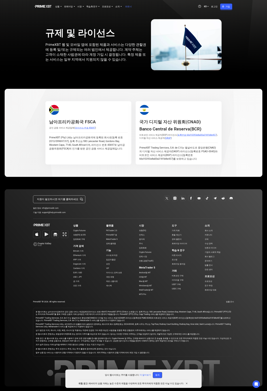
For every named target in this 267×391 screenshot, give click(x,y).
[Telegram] (215, 198)
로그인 (214, 6)
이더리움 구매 (177, 280)
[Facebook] (191, 198)
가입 (228, 6)
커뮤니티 (208, 235)
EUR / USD (77, 273)
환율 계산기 (177, 235)
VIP (107, 268)
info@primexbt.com (50, 208)
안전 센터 (209, 269)
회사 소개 (209, 230)
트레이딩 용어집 (178, 264)
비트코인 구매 (177, 276)
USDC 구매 (176, 289)
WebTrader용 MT (146, 290)
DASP (168, 138)
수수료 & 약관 (111, 255)
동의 (157, 375)
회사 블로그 (209, 256)
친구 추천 (209, 286)
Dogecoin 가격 (79, 264)
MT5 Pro (142, 294)
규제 (206, 239)
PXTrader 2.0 (111, 230)
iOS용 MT (143, 277)
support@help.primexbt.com (54, 212)
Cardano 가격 (79, 268)
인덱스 (142, 235)
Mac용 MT (143, 281)
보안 (108, 264)
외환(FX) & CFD (79, 235)
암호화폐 (142, 248)
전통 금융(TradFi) (146, 261)
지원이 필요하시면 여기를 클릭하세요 (57, 199)
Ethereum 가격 (79, 255)
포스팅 (174, 260)
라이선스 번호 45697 (85, 128)
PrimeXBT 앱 (111, 235)
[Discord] (231, 198)
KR (205, 6)
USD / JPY (77, 277)
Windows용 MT (145, 286)
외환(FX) (142, 230)
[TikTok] (207, 198)
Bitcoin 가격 (78, 251)
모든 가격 (77, 286)
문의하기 (208, 261)
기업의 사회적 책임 (212, 252)
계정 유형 (110, 277)
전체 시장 (143, 256)
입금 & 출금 (111, 260)
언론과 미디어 (210, 248)
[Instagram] (175, 198)
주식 (141, 243)
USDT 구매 (176, 284)
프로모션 (208, 281)
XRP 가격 (77, 260)
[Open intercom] (256, 384)
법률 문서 (209, 265)
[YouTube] (199, 198)
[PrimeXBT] (43, 6)
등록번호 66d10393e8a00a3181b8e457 (197, 135)
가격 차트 (176, 230)
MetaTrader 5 (112, 239)
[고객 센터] (199, 6)
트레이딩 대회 (210, 290)
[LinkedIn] (183, 198)
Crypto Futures (79, 230)
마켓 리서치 (177, 255)
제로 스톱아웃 (112, 281)
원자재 (142, 239)
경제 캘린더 (177, 239)
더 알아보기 (145, 375)
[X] (167, 198)
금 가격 (76, 281)
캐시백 (109, 286)
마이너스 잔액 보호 (114, 273)
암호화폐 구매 (79, 239)
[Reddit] (223, 198)
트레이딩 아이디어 (179, 243)
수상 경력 (209, 243)
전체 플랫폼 (111, 243)
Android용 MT (145, 273)
